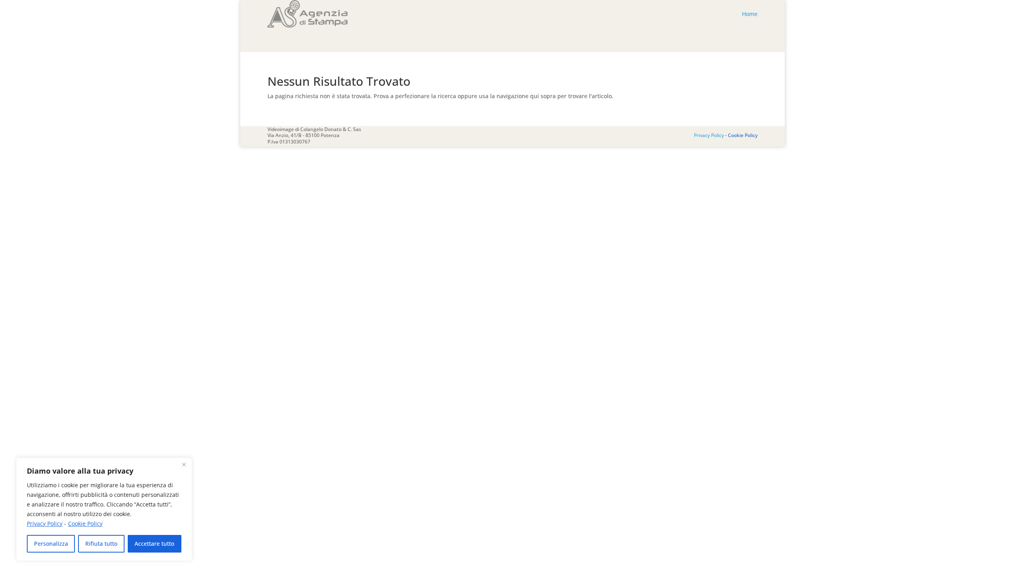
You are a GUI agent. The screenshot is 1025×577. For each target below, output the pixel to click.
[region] (104, 509)
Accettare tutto (154, 543)
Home (750, 14)
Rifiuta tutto (101, 543)
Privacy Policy (44, 523)
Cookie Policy (85, 523)
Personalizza (51, 543)
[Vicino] (184, 464)
